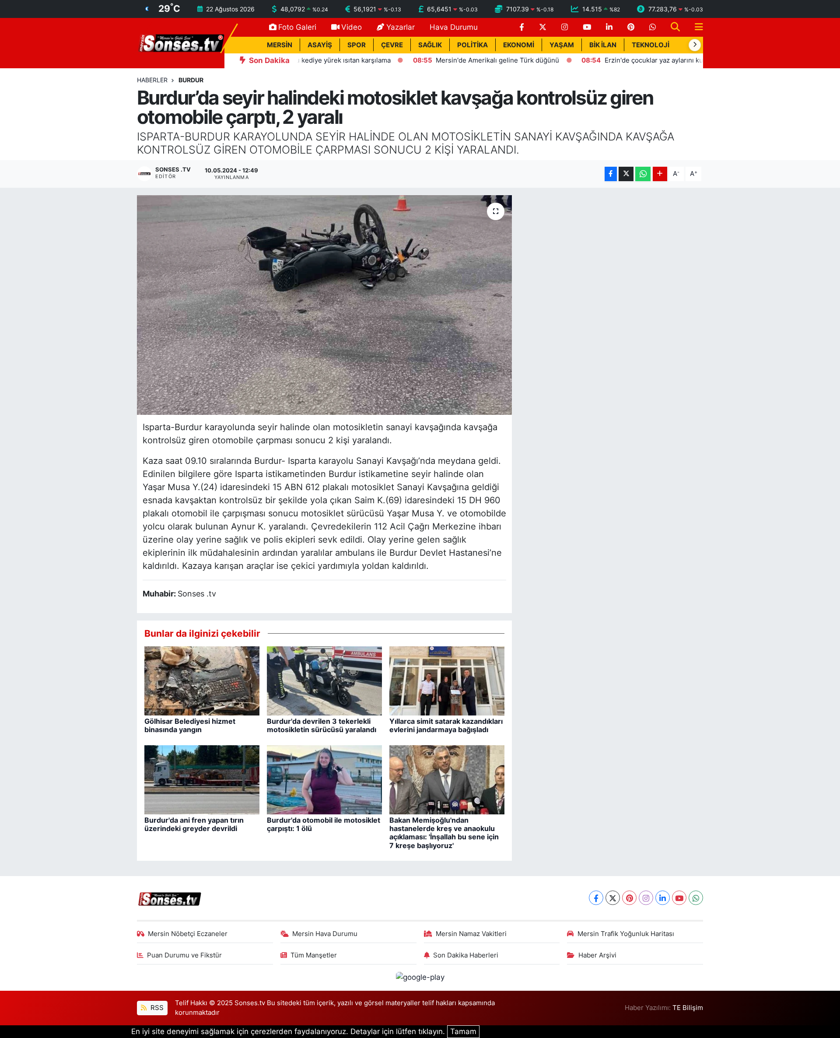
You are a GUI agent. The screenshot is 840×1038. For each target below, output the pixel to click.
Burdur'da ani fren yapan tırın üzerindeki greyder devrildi (194, 824)
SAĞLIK (430, 45)
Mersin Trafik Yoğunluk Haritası (626, 934)
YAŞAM (562, 45)
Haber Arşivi (597, 955)
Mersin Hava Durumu (324, 934)
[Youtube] (679, 898)
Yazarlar (400, 27)
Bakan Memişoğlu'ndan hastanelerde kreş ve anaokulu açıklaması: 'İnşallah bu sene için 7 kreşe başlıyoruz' (444, 833)
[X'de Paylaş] (626, 174)
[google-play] (420, 977)
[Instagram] (646, 898)
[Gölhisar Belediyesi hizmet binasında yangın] (201, 680)
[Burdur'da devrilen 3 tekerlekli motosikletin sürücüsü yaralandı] (324, 680)
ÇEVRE (392, 45)
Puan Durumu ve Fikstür (184, 955)
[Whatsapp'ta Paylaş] (643, 174)
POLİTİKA (472, 45)
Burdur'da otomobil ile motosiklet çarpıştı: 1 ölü (323, 824)
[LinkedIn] (662, 898)
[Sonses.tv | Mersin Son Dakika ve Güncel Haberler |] (180, 42)
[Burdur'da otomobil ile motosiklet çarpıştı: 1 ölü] (324, 779)
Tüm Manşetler (313, 955)
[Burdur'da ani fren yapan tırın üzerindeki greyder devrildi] (201, 779)
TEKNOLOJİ (650, 45)
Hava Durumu (454, 27)
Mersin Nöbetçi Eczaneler (188, 934)
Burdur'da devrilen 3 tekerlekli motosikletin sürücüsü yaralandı (321, 725)
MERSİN (279, 45)
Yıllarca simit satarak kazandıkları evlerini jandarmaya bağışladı (446, 725)
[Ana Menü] (695, 27)
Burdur (190, 80)
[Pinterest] (629, 898)
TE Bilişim (687, 1008)
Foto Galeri (297, 27)
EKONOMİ (518, 45)
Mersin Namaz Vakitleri (471, 934)
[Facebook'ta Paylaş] (611, 174)
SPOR (356, 45)
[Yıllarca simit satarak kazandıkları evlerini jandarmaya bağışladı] (446, 680)
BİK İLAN (602, 45)
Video (351, 27)
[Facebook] (596, 898)
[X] (613, 898)
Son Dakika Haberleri (465, 955)
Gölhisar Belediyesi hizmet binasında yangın (189, 725)
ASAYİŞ (320, 45)
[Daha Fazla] (660, 174)
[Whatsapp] (696, 898)
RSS (156, 1008)
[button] (695, 45)
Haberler (152, 80)
